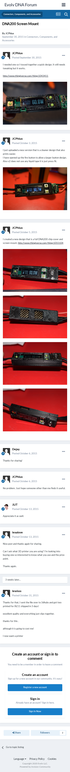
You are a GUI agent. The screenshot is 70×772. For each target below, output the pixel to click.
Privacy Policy (37, 759)
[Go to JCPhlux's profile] (6, 55)
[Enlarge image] (35, 103)
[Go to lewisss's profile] (6, 593)
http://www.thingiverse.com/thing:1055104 (40, 243)
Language (19, 759)
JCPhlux (10, 33)
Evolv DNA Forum (20, 5)
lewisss (16, 591)
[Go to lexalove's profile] (6, 534)
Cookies (52, 759)
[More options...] (63, 55)
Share (17, 733)
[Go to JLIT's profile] (6, 507)
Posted (26, 58)
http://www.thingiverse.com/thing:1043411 (25, 76)
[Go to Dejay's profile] (6, 451)
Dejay (16, 449)
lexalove (17, 532)
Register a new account (35, 687)
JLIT (15, 504)
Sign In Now (35, 711)
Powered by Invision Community (35, 767)
